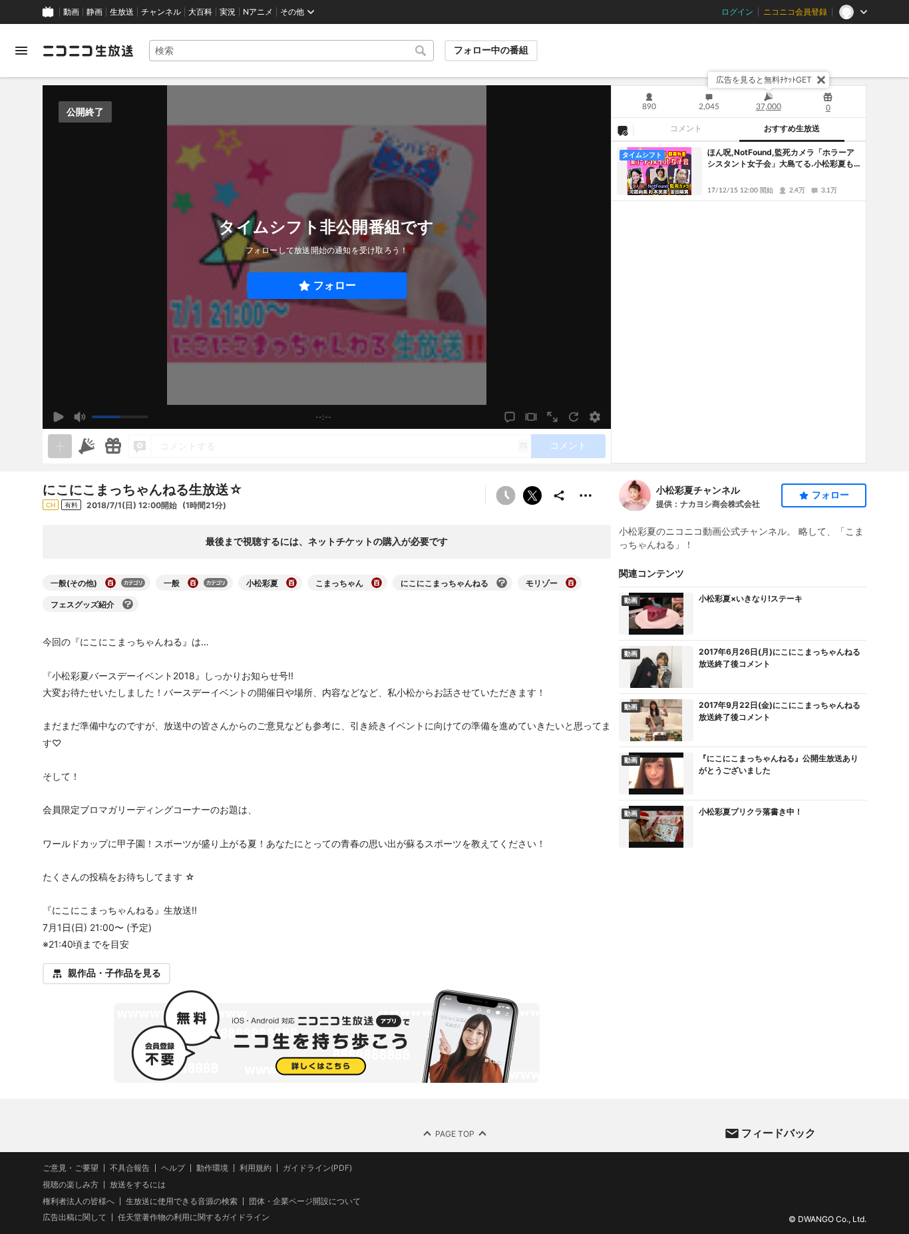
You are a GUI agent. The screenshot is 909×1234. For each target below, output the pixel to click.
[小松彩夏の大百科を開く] (291, 582)
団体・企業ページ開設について (305, 1201)
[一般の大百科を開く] (193, 582)
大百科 (200, 12)
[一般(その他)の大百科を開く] (110, 582)
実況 (228, 12)
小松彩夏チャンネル (698, 489)
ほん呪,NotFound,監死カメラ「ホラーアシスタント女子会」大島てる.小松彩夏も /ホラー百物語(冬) (783, 158)
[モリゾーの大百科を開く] (571, 582)
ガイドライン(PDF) (317, 1168)
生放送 (122, 12)
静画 (94, 12)
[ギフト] (113, 446)
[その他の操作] (585, 495)
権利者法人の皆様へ (78, 1201)
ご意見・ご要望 (70, 1168)
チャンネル (161, 12)
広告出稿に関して (74, 1217)
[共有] (559, 495)
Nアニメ (258, 12)
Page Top (454, 1133)
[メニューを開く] (21, 50)
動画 (71, 12)
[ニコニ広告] (86, 446)
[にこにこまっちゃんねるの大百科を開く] (501, 582)
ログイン (737, 12)
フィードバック (778, 1132)
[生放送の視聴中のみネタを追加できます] (60, 446)
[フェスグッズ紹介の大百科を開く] (127, 604)
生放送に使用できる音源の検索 (182, 1201)
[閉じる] (821, 80)
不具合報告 (130, 1168)
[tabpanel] (739, 302)
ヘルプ (173, 1168)
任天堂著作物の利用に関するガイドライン (194, 1217)
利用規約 (256, 1168)
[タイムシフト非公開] (505, 495)
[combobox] (291, 50)
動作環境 (212, 1168)
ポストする (532, 495)
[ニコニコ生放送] (88, 51)
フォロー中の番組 (491, 50)
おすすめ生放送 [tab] (792, 128)
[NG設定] (622, 130)
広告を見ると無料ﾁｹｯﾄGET (764, 80)
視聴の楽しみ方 (70, 1184)
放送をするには (138, 1185)
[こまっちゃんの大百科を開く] (376, 582)
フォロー (334, 285)
